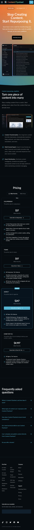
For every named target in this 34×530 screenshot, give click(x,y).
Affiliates (20, 480)
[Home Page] (5, 2)
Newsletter (21, 477)
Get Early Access (17, 37)
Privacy (20, 495)
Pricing (20, 492)
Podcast (20, 474)
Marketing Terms (22, 489)
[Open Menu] (2, 2)
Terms (19, 499)
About (19, 467)
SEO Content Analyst (12, 469)
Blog (19, 471)
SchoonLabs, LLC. (9, 526)
